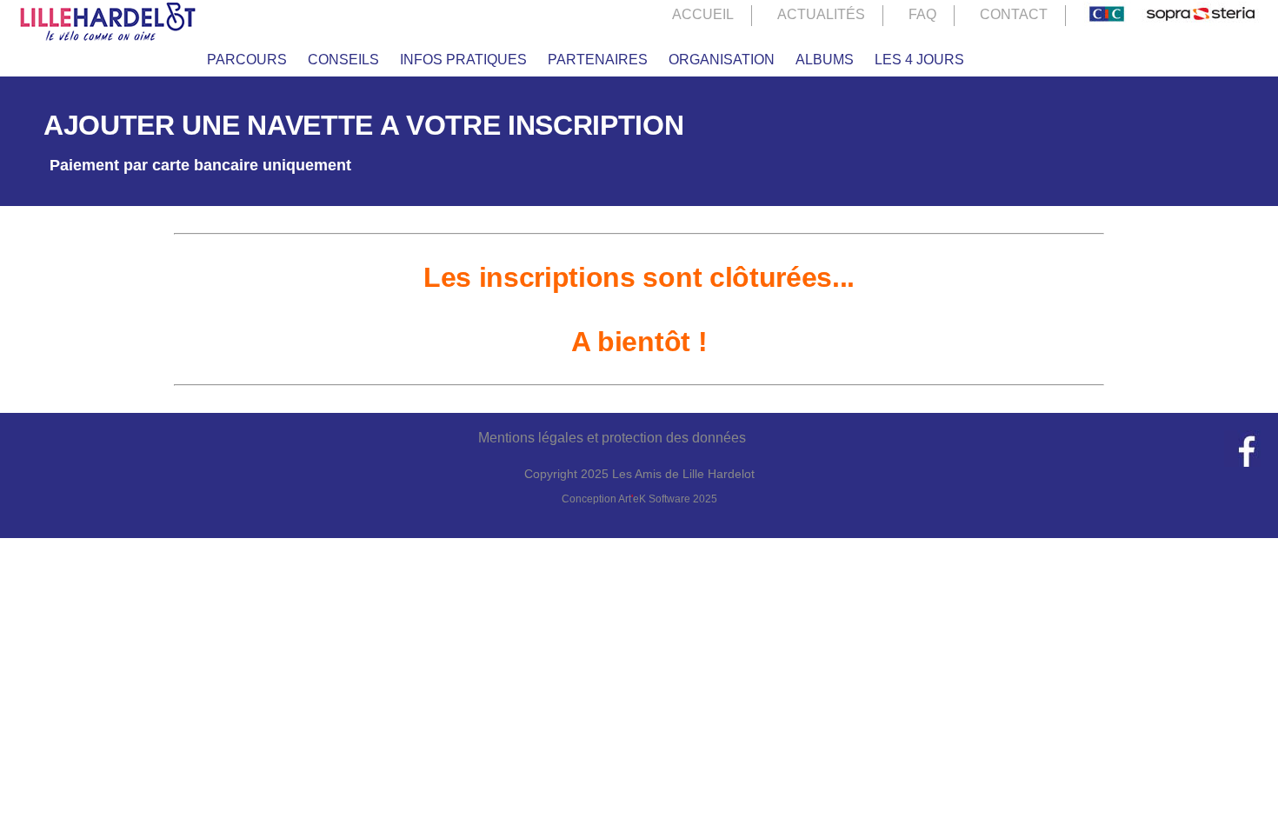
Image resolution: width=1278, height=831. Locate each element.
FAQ (922, 14)
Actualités (821, 14)
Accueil (703, 14)
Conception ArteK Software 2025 (639, 499)
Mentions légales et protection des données (612, 437)
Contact (1014, 14)
